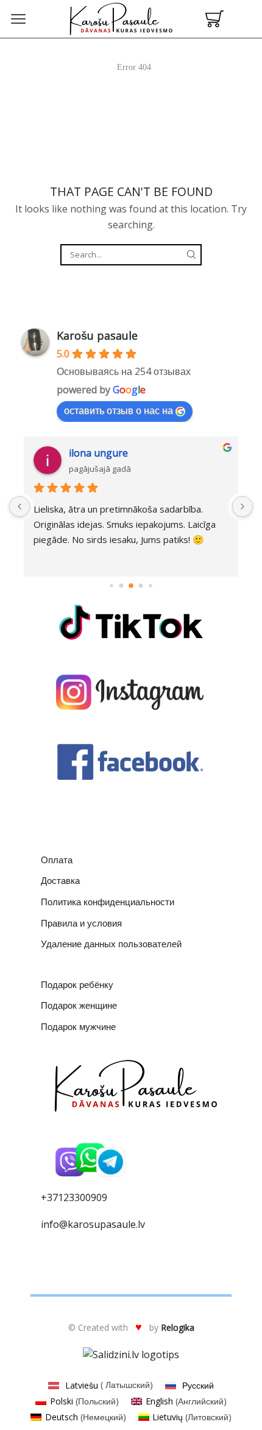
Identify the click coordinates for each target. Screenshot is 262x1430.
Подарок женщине (79, 1005)
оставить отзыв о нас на (118, 410)
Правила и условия (81, 923)
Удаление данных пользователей (111, 944)
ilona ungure (98, 453)
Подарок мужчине (78, 1026)
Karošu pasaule (97, 335)
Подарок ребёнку (77, 984)
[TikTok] (131, 622)
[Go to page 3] (131, 585)
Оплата (57, 859)
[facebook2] (131, 762)
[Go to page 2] (121, 586)
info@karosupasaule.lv (93, 1224)
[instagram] (131, 692)
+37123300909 (74, 1197)
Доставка (60, 880)
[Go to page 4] (141, 586)
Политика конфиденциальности (107, 902)
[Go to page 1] (111, 585)
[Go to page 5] (150, 585)
